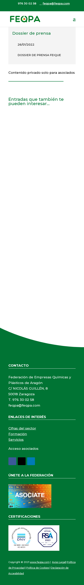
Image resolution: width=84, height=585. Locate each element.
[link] (25, 19)
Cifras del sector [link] (22, 428)
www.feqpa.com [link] (40, 562)
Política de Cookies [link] (37, 567)
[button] (74, 21)
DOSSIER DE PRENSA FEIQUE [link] (39, 55)
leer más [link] (19, 155)
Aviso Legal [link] (59, 562)
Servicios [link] (16, 440)
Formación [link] (17, 434)
